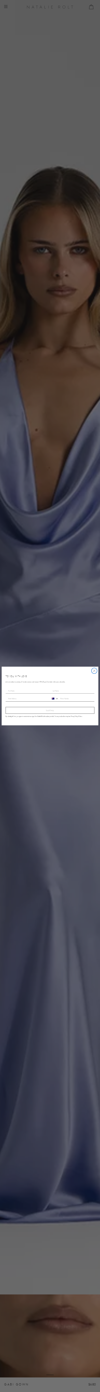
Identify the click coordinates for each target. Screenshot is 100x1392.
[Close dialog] (94, 670)
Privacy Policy (74, 716)
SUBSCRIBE (50, 710)
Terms (80, 716)
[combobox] (54, 698)
